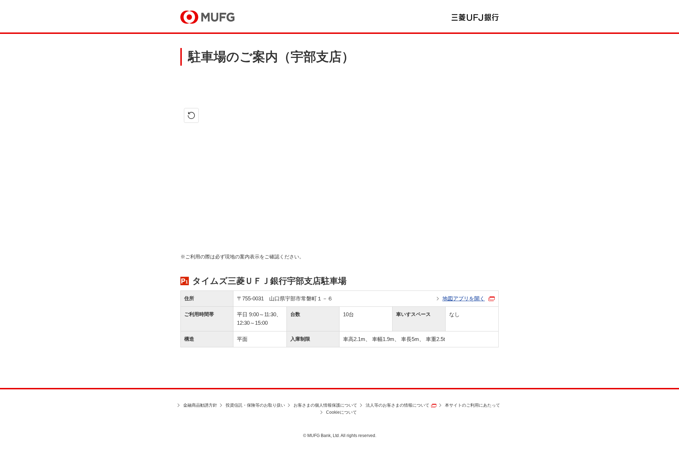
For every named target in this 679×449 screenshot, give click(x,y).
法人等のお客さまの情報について (397, 405)
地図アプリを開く (463, 298)
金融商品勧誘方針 (200, 405)
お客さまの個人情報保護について (325, 405)
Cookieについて (341, 412)
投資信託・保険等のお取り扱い (255, 405)
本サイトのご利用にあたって (472, 405)
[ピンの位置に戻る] (191, 115)
